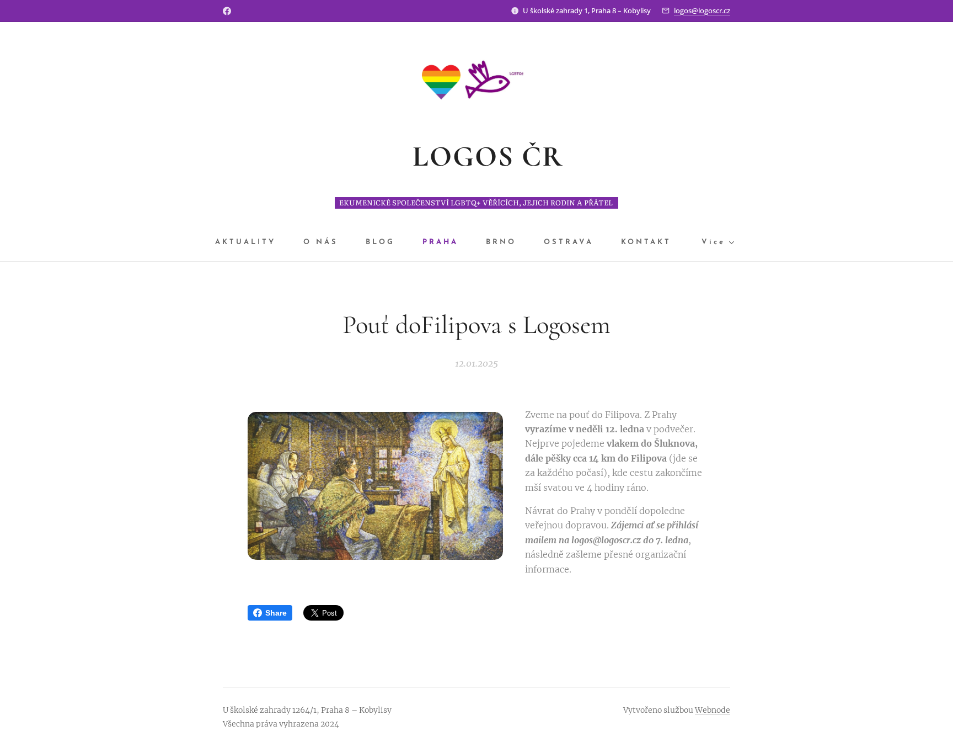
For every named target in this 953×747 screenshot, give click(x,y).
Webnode (712, 710)
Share (276, 612)
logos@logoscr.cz (702, 10)
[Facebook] (227, 11)
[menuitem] (252, 243)
